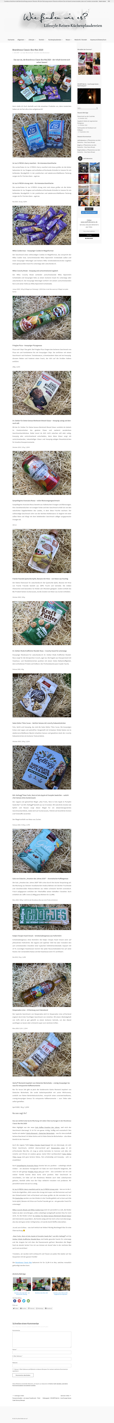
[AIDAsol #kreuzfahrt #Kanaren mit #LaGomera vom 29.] (95, 190)
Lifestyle (31, 40)
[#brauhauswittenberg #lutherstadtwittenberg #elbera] (95, 201)
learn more (102, 1)
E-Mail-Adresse (17, 1356)
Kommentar (16, 1330)
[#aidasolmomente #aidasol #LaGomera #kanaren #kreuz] (83, 190)
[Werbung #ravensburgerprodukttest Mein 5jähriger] (83, 201)
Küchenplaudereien (54, 40)
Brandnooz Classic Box (23, 1262)
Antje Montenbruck (27, 53)
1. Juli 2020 (15, 53)
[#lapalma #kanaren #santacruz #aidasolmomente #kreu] (95, 168)
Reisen (68, 40)
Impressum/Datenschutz (98, 40)
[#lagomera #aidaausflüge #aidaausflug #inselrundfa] (95, 179)
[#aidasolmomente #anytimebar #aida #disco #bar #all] (83, 179)
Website (14, 1363)
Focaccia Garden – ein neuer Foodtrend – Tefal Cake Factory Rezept (26, 1398)
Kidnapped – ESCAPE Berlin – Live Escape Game (57, 1397)
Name (14, 1349)
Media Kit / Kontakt (81, 40)
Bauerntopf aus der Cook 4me (86, 116)
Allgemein (21, 40)
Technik (41, 40)
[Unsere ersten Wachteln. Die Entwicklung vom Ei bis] (83, 168)
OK (109, 1)
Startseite (11, 40)
